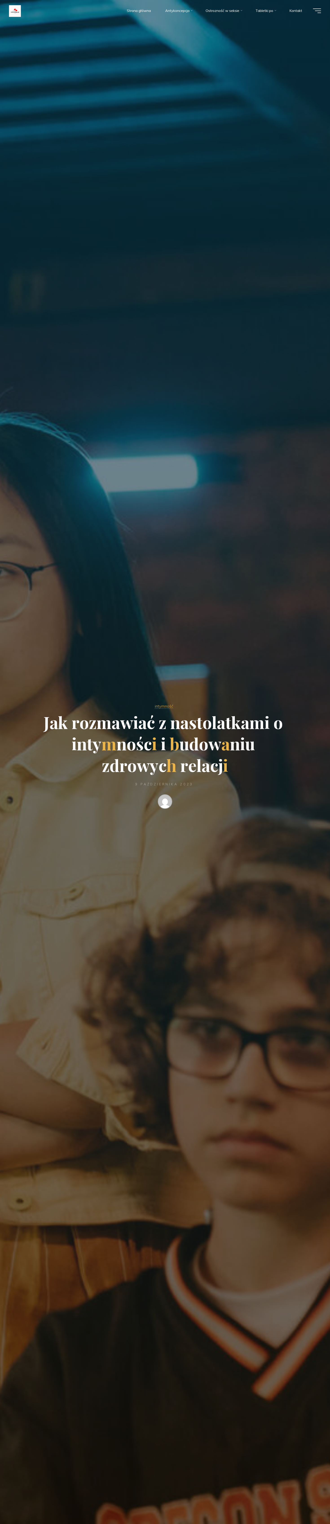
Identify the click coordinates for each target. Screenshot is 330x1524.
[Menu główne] (317, 11)
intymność (164, 706)
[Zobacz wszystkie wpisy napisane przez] (165, 802)
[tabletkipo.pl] (15, 10)
